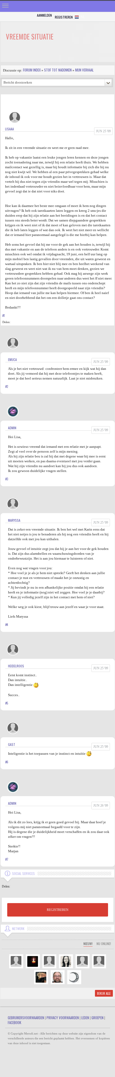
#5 (6, 703)
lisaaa (9, 129)
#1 (3, 315)
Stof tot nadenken (58, 70)
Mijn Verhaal (84, 70)
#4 (6, 624)
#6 (6, 762)
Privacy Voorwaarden (63, 1017)
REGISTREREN (57, 910)
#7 (6, 859)
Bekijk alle (104, 993)
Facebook (14, 1022)
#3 (6, 479)
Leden (85, 1017)
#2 (6, 386)
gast (11, 744)
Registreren (64, 17)
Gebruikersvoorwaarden (26, 1017)
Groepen (97, 1017)
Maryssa (14, 520)
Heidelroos (16, 666)
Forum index (32, 70)
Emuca (12, 359)
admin (12, 427)
